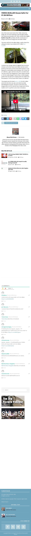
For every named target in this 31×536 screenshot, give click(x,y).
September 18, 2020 (13, 157)
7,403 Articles (21, 137)
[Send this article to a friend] (13, 118)
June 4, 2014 (5, 18)
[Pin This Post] (10, 118)
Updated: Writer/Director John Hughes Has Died (18, 169)
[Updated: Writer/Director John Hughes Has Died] (4, 222)
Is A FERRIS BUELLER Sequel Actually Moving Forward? (17, 162)
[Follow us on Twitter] (14, 1)
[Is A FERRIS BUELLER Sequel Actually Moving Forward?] (4, 163)
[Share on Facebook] (2, 118)
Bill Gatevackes (10, 514)
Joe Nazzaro (5, 307)
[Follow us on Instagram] (17, 1)
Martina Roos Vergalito (8, 363)
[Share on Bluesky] (25, 118)
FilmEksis (4, 295)
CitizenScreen (5, 340)
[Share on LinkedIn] (7, 118)
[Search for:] (15, 390)
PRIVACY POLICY (4, 501)
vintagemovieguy (7, 327)
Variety (5, 115)
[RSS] (19, 1)
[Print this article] (15, 118)
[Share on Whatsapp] (18, 118)
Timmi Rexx (5, 317)
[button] (29, 9)
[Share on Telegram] (23, 118)
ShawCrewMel (5, 353)
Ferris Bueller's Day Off (11, 123)
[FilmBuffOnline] (15, 6)
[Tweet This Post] (5, 118)
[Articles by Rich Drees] (3, 510)
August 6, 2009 (12, 171)
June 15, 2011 (11, 164)
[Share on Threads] (28, 118)
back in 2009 (18, 81)
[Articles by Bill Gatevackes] (3, 516)
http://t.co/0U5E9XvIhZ (8, 299)
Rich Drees (12, 18)
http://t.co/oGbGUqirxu (14, 332)
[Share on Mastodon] (20, 118)
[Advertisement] (15, 436)
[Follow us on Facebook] (11, 1)
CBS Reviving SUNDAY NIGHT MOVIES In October (18, 154)
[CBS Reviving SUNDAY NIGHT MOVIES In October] (4, 156)
